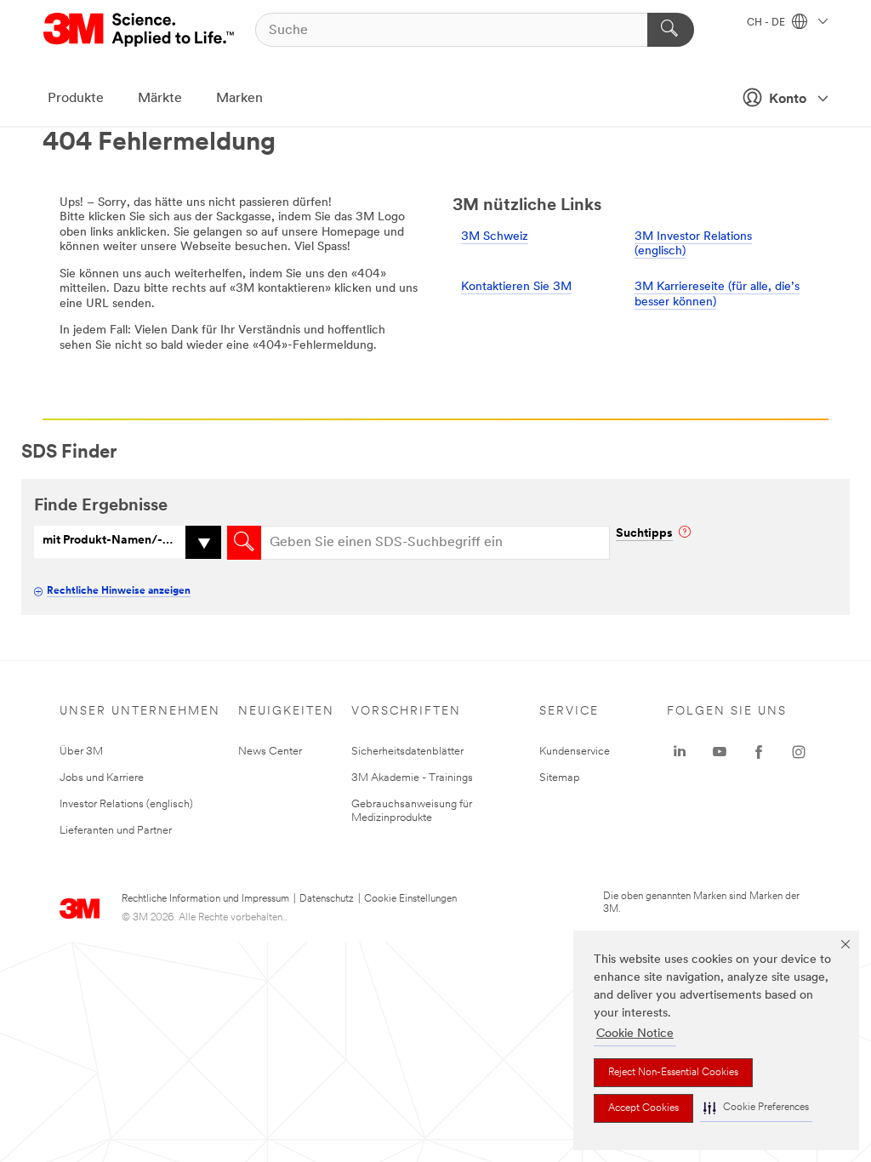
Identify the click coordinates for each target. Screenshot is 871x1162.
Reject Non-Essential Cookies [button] (673, 1073)
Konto (788, 99)
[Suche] (670, 30)
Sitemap (559, 777)
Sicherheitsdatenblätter (407, 751)
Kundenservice (574, 751)
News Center (270, 751)
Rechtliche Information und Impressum (205, 899)
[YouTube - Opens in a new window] (719, 752)
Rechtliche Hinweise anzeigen (119, 591)
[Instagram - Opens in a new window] (798, 752)
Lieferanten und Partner (116, 830)
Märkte (160, 98)
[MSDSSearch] (244, 543)
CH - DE (767, 23)
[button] (756, 1108)
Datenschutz (326, 899)
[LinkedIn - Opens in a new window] (679, 752)
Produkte (76, 98)
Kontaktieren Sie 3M (516, 287)
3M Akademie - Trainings (412, 777)
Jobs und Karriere (102, 777)
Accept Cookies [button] (643, 1108)
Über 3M (81, 751)
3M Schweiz (494, 237)
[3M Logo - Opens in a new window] (139, 30)
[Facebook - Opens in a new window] (758, 752)
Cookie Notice (635, 1034)
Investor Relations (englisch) (126, 804)
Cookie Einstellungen (410, 899)
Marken (239, 98)
